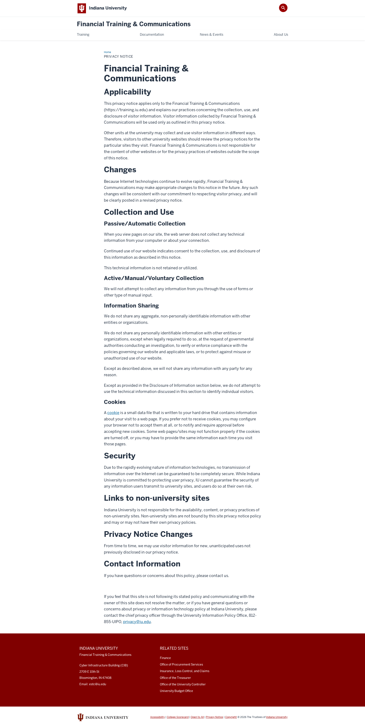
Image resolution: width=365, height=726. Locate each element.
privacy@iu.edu (137, 621)
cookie (113, 412)
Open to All (197, 717)
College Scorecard (178, 717)
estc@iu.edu (97, 684)
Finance (165, 658)
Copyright (231, 717)
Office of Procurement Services (181, 664)
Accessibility (157, 717)
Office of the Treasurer (175, 678)
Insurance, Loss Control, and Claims (184, 671)
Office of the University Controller (183, 684)
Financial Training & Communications (134, 24)
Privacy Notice (214, 717)
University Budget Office (176, 691)
